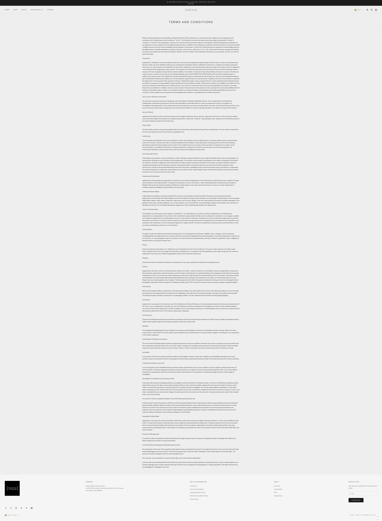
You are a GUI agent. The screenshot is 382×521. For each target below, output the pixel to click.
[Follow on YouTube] (32, 508)
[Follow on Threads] (21, 508)
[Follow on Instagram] (16, 508)
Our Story (277, 486)
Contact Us (193, 486)
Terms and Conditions (197, 489)
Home (7, 10)
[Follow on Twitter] (11, 508)
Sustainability (37, 10)
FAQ (275, 492)
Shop (15, 10)
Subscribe (356, 500)
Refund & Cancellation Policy (199, 496)
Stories (50, 10)
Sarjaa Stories (278, 496)
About (24, 10)
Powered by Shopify (369, 515)
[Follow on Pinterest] (26, 508)
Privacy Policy (194, 499)
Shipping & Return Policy (197, 492)
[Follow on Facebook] (6, 508)
